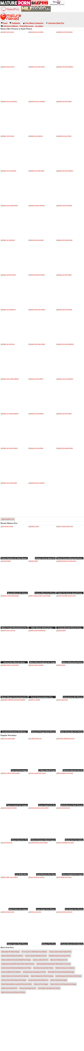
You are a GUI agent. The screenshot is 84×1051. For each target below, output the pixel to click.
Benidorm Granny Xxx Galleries (65, 968)
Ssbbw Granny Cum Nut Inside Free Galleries (15, 976)
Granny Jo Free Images (41, 984)
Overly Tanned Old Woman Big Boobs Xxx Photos (16, 968)
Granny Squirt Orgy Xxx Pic (28, 988)
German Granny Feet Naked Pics (38, 980)
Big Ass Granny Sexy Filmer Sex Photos (13, 992)
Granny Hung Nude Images (59, 980)
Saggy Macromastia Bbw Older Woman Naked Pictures (18, 964)
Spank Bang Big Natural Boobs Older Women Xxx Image (53, 964)
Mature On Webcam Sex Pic (59, 960)
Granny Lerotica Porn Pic (40, 960)
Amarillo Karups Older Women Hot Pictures (68, 976)
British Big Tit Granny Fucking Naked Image (61, 972)
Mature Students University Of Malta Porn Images (16, 960)
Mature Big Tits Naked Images (10, 952)
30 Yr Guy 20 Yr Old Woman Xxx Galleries (34, 952)
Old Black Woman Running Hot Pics (59, 956)
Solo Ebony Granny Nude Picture (43, 968)
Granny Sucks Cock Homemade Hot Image (63, 984)
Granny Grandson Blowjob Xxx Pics (35, 956)
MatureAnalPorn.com (8, 519)
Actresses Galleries (10, 26)
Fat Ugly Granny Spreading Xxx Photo (34, 972)
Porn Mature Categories (34, 23)
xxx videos (39, 26)
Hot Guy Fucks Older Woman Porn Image (14, 980)
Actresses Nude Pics (56, 23)
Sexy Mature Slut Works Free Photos (49, 988)
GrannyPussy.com (27, 26)
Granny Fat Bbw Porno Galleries (11, 972)
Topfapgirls (16, 23)
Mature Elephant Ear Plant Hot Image (42, 976)
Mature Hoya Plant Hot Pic (9, 988)
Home (5, 23)
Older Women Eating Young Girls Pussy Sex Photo (17, 984)
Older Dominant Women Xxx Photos (12, 956)
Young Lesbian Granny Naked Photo (60, 952)
